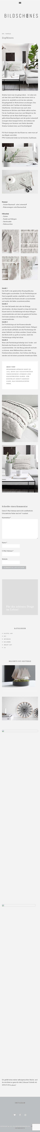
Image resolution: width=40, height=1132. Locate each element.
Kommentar (6, 518)
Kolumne (7, 642)
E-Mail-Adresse (7, 551)
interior (7, 639)
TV (5, 647)
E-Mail (13, 1085)
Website (4, 559)
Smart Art (8, 645)
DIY (5, 636)
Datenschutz (20, 1128)
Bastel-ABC (8, 633)
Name (4, 543)
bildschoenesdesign (20, 27)
